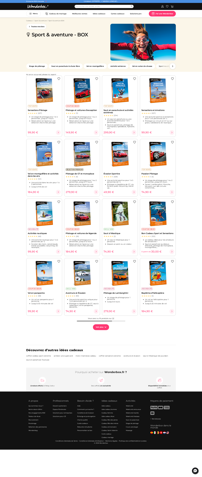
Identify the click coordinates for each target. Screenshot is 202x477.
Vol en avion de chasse (142, 66)
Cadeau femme (107, 413)
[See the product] (58, 132)
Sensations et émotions (153, 110)
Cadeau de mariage (58, 14)
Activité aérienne (118, 66)
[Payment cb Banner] (160, 409)
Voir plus (99, 327)
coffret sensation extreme (110, 356)
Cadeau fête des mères (110, 423)
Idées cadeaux (99, 14)
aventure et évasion (132, 356)
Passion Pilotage (149, 174)
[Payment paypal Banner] (154, 409)
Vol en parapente (36, 293)
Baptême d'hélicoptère (152, 293)
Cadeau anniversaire (109, 427)
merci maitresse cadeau (86, 356)
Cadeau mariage (108, 437)
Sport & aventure (40, 21)
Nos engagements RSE (37, 413)
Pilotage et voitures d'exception (81, 110)
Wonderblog (33, 430)
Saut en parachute (132, 420)
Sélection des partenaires (38, 427)
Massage (129, 430)
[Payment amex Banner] (167, 409)
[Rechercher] (131, 6)
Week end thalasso (132, 416)
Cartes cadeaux (117, 14)
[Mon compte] (162, 6)
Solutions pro (135, 14)
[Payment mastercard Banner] (152, 414)
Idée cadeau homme (109, 409)
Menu (35, 14)
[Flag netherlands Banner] (164, 432)
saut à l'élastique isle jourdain (155, 356)
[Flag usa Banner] (167, 432)
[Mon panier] (172, 6)
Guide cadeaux (82, 423)
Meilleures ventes (79, 14)
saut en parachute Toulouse (37, 360)
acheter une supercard (63, 356)
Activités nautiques (37, 233)
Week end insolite (132, 413)
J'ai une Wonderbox (164, 14)
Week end (129, 406)
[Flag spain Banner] (151, 432)
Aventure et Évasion (76, 293)
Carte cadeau (106, 434)
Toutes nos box (37, 26)
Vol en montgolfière (95, 66)
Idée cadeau (106, 406)
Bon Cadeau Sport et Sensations (157, 233)
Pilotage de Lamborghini (116, 293)
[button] (173, 66)
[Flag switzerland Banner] (161, 432)
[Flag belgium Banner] (158, 432)
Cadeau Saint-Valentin (110, 430)
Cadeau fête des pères (110, 420)
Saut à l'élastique (112, 233)
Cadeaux (29, 21)
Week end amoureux (133, 409)
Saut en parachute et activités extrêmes (118, 111)
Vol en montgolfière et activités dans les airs (43, 175)
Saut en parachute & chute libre (65, 66)
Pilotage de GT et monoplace (80, 174)
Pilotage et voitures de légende (81, 233)
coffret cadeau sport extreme (38, 356)
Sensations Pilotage (37, 110)
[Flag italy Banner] (154, 432)
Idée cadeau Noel (108, 416)
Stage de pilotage (37, 66)
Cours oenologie (132, 427)
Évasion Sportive (112, 174)
